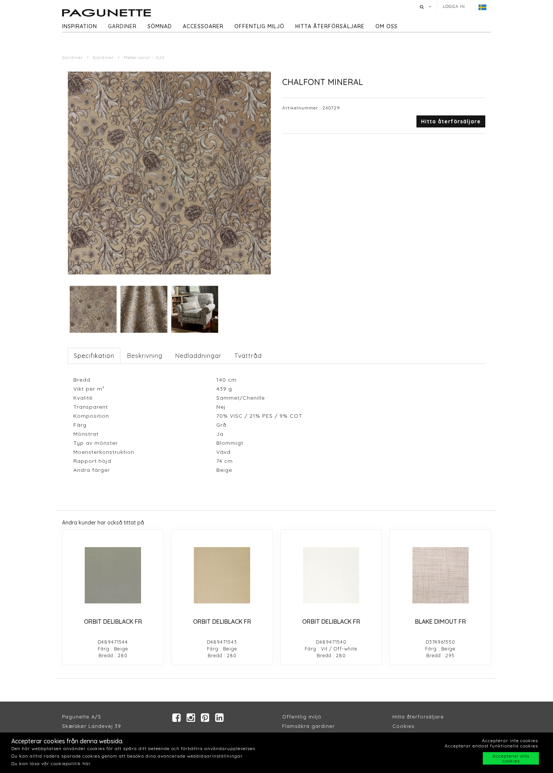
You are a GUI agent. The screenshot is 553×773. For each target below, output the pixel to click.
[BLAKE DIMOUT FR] (440, 575)
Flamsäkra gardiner (308, 726)
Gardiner (122, 26)
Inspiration (79, 26)
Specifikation (94, 355)
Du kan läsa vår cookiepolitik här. (51, 763)
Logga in (454, 6)
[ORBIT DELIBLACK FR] (112, 575)
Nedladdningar (198, 355)
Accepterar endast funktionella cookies (491, 745)
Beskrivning (145, 355)
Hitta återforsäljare (418, 717)
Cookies (403, 726)
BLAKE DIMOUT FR (440, 621)
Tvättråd (248, 355)
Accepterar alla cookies (510, 758)
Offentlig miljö (259, 26)
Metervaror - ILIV (144, 57)
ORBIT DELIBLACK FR (113, 621)
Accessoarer (203, 26)
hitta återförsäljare (330, 26)
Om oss (386, 26)
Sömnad (159, 26)
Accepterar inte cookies (510, 740)
